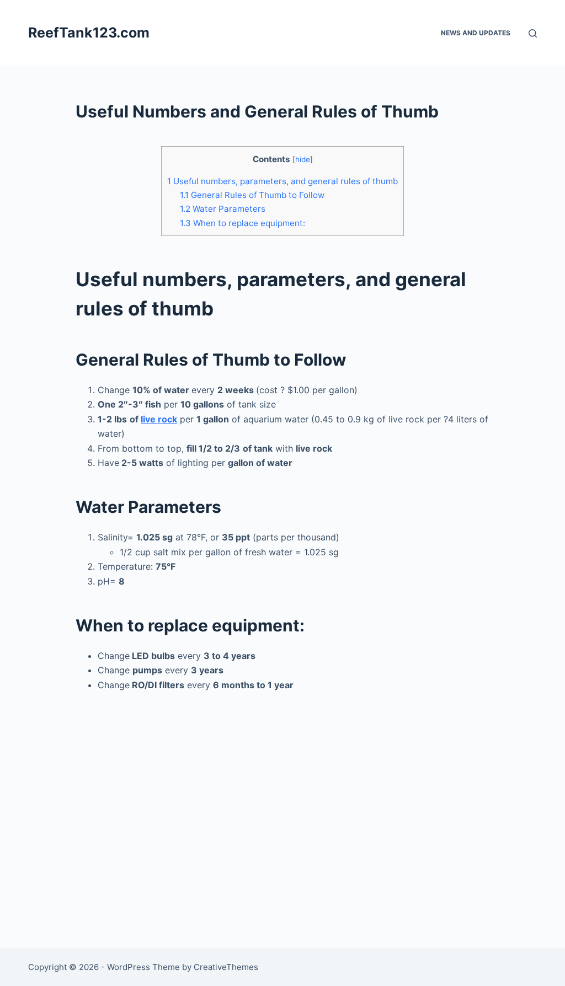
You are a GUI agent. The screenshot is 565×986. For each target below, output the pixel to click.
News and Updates (475, 33)
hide (302, 159)
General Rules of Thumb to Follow (252, 195)
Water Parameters (222, 208)
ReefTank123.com (89, 32)
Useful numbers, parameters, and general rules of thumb (282, 181)
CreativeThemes (226, 967)
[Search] (533, 33)
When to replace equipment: (242, 223)
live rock (159, 419)
